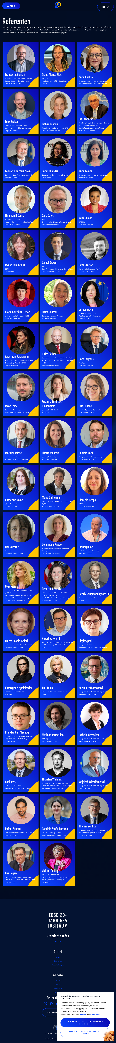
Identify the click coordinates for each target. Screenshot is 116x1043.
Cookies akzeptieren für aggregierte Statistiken (85, 1022)
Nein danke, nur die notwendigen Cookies (85, 1032)
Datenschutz (95, 1014)
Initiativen (58, 988)
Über (58, 957)
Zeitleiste (58, 980)
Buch (58, 984)
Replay (105, 7)
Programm (58, 961)
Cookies (48, 1039)
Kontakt (58, 941)
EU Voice (51, 1003)
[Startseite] (58, 6)
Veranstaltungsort (58, 965)
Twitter (46, 1003)
